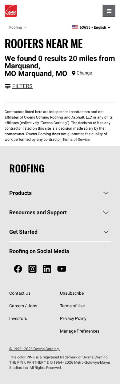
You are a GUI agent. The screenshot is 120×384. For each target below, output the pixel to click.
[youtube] (61, 269)
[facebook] (18, 269)
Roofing (15, 27)
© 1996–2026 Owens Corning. (34, 348)
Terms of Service (76, 139)
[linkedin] (47, 269)
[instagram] (32, 269)
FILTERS (22, 86)
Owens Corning (11, 11)
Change (84, 73)
